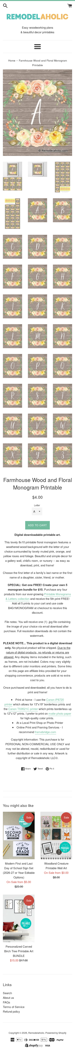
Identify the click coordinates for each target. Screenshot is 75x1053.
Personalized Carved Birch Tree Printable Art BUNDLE (18, 951)
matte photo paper (59, 713)
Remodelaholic (36, 1032)
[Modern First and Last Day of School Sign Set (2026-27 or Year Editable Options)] (19, 835)
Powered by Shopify (55, 1032)
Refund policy (11, 1011)
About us (8, 998)
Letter (37, 505)
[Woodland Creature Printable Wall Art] (56, 835)
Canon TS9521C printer (23, 709)
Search (7, 993)
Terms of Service (13, 1007)
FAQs (6, 1002)
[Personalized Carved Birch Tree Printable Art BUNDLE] (19, 918)
